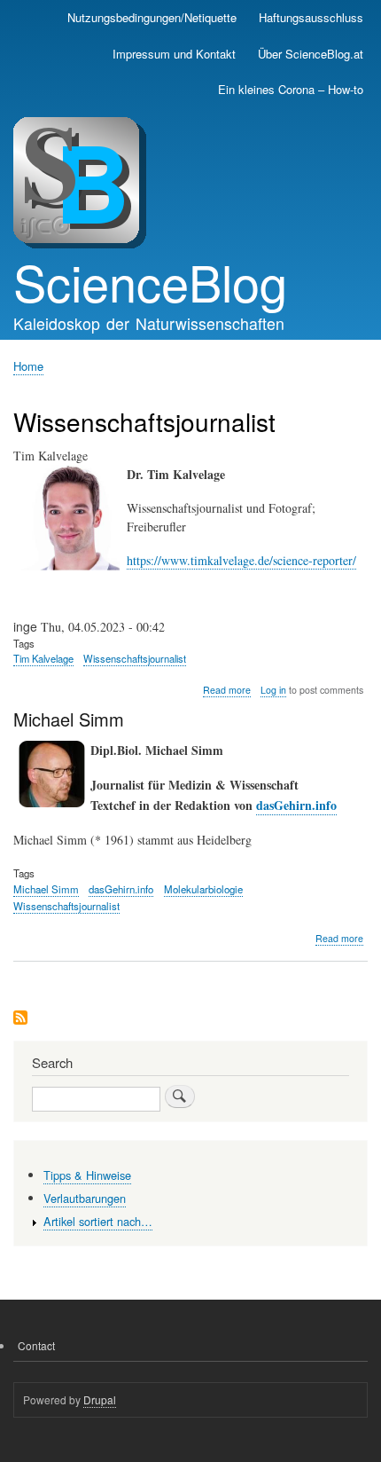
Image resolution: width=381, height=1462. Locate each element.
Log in (273, 689)
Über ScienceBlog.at (310, 53)
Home (28, 366)
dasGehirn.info (296, 805)
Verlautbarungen (84, 1198)
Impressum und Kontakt (174, 53)
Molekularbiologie (203, 889)
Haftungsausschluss (311, 17)
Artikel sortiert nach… (97, 1221)
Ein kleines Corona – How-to (290, 89)
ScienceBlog (150, 281)
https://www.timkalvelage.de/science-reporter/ (241, 560)
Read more (227, 690)
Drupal (99, 1399)
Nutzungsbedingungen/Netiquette (152, 17)
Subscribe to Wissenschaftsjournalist (20, 1018)
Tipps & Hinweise (87, 1175)
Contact (36, 1345)
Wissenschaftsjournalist (134, 658)
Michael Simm (46, 889)
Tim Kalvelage (43, 658)
